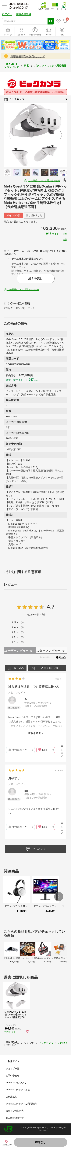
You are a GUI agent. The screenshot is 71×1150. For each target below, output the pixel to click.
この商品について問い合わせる (44, 180)
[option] (35, 135)
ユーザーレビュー (19, 651)
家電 (26, 65)
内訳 (65, 239)
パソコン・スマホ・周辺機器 (50, 65)
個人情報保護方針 (15, 1118)
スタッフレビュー (51, 651)
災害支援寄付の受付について (27, 56)
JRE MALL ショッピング (11, 65)
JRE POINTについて (16, 1082)
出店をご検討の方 (15, 1110)
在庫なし (40, 1142)
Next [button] (59, 135)
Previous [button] (12, 135)
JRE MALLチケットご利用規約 (21, 1103)
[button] (58, 896)
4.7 (51, 607)
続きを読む (35, 278)
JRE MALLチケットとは (18, 1089)
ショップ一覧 (12, 1068)
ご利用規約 (11, 1096)
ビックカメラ (16, 99)
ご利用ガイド (12, 1061)
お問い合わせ (12, 1075)
